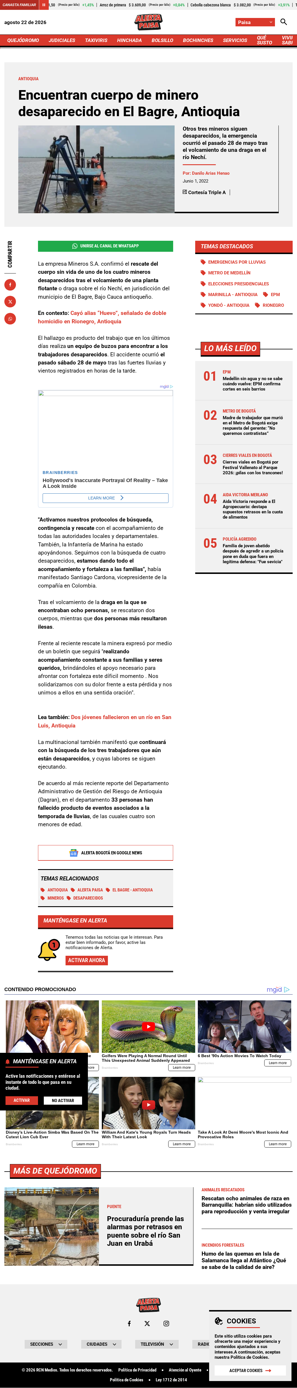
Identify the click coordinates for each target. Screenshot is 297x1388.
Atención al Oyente (185, 1370)
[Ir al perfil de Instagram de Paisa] (166, 1323)
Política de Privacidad (137, 1370)
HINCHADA (129, 40)
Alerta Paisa (90, 890)
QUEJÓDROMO (23, 40)
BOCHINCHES (198, 40)
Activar (22, 1100)
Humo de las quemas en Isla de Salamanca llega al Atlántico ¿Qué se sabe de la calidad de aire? (244, 1260)
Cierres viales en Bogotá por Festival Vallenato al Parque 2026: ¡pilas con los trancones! (253, 467)
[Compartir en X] (10, 301)
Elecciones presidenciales (238, 284)
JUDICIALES (62, 40)
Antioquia (58, 890)
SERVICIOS (235, 40)
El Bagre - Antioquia (133, 890)
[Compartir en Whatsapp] (10, 318)
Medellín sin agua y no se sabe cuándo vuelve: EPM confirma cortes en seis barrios (252, 384)
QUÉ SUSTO (264, 40)
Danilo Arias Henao (210, 173)
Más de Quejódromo (55, 1171)
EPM (275, 294)
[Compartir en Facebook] (10, 285)
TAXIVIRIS (96, 40)
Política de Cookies (249, 1357)
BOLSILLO (162, 40)
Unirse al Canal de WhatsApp (109, 246)
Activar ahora (86, 960)
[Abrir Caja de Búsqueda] (283, 22)
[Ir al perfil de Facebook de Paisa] (129, 1323)
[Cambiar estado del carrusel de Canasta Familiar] (44, 5)
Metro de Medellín (229, 273)
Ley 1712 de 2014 (171, 1380)
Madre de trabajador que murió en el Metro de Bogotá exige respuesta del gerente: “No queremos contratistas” (253, 425)
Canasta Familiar (19, 5)
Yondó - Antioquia (228, 305)
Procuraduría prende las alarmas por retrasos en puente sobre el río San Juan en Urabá (145, 1231)
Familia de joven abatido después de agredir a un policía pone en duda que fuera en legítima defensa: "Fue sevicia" (253, 553)
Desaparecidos (88, 898)
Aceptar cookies (245, 1370)
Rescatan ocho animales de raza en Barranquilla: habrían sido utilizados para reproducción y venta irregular (247, 1205)
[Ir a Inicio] (148, 22)
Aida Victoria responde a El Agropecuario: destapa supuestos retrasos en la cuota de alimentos (253, 509)
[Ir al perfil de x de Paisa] (147, 1323)
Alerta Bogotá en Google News (111, 853)
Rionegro (273, 305)
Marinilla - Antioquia (233, 294)
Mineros (56, 898)
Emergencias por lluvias (237, 262)
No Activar (63, 1100)
